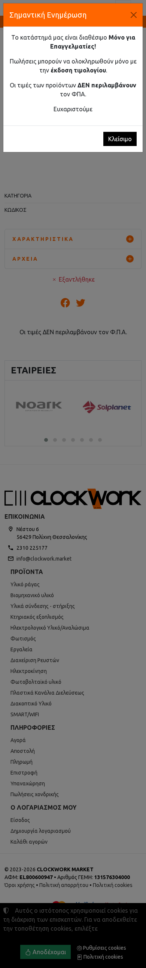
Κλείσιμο (120, 139)
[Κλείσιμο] (134, 15)
